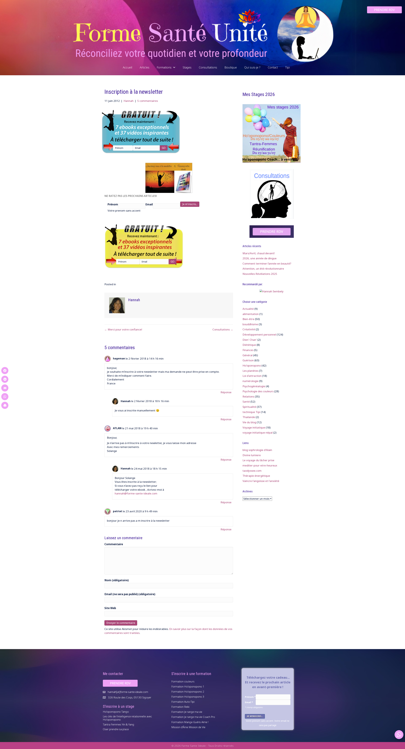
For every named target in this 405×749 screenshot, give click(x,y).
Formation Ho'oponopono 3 (187, 696)
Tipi (287, 67)
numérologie (251, 381)
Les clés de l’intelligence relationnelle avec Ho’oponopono (127, 718)
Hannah (129, 101)
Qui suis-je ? (252, 67)
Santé (246, 401)
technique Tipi (251, 412)
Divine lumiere (252, 455)
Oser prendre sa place (116, 729)
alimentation (251, 314)
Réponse (226, 392)
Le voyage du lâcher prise (258, 460)
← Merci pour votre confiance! (123, 329)
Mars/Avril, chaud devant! (259, 253)
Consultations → (222, 329)
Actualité (248, 309)
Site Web (110, 608)
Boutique (230, 67)
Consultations (208, 67)
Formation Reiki (180, 707)
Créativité (249, 329)
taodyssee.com (252, 470)
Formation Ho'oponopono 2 (187, 691)
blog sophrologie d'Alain (257, 450)
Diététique (249, 345)
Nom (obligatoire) (116, 580)
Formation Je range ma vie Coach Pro (193, 717)
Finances (248, 350)
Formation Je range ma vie (186, 712)
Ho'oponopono (252, 365)
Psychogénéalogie (254, 386)
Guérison (248, 360)
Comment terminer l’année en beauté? (267, 263)
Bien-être (248, 319)
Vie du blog (249, 422)
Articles (144, 67)
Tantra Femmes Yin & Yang (118, 724)
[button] (174, 67)
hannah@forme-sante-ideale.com (136, 493)
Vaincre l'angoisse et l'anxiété (261, 481)
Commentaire (113, 544)
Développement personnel (259, 334)
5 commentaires (147, 101)
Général (247, 355)
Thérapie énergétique (256, 476)
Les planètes (250, 371)
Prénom (113, 204)
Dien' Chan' (250, 340)
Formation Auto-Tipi (182, 701)
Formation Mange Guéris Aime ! (189, 722)
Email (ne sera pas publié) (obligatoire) (129, 594)
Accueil (127, 67)
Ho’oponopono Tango (116, 711)
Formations (165, 67)
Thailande (249, 417)
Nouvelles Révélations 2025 (260, 274)
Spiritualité (249, 407)
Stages (187, 67)
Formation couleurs (182, 681)
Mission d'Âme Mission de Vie (188, 727)
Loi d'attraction (252, 376)
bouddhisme (250, 324)
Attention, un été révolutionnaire (263, 268)
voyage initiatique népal (258, 432)
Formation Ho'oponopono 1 (187, 686)
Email (149, 204)
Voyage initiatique (254, 427)
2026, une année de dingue (260, 258)
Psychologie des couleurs (258, 391)
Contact (273, 67)
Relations (248, 396)
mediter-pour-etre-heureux (260, 465)
